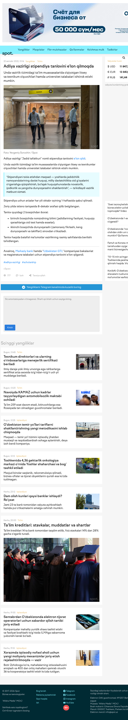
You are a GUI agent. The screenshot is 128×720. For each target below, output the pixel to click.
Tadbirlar (112, 49)
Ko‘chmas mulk (95, 49)
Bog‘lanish (41, 691)
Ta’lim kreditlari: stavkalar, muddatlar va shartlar (47, 525)
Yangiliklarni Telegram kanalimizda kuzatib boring (53, 287)
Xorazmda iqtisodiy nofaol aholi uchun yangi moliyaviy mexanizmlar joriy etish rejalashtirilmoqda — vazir (32, 656)
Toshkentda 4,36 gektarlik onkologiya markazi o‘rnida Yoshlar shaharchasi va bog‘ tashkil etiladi (35, 464)
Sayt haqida (41, 699)
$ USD (111, 66)
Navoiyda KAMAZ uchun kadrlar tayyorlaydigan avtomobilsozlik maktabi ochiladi (33, 396)
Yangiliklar (24, 49)
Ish (37, 703)
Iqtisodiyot (22, 420)
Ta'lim (19, 352)
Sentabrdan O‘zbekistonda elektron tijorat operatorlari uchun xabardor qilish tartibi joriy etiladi (35, 620)
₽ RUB (111, 77)
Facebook (70, 695)
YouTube (70, 703)
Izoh (21, 275)
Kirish (10, 327)
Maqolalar (38, 49)
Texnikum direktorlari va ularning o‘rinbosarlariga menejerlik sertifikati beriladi (31, 360)
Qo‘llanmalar (77, 49)
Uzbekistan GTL (53, 251)
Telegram (70, 691)
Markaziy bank (24, 251)
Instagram (71, 699)
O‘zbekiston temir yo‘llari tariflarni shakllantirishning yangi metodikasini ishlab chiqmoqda (35, 428)
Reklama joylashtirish (46, 695)
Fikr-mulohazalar (57, 49)
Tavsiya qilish (38, 275)
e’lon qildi (79, 158)
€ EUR (111, 71)
